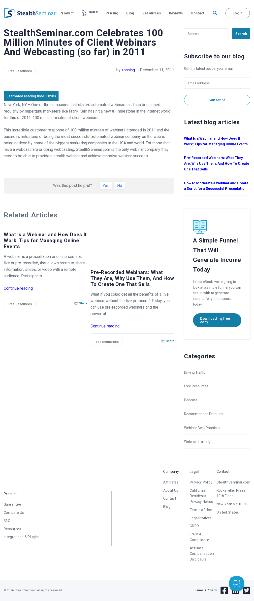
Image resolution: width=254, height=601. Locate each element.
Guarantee (12, 504)
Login (238, 13)
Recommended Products (203, 414)
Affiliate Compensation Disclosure (202, 553)
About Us (170, 490)
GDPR (194, 526)
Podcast (190, 400)
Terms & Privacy (206, 590)
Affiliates (171, 482)
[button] (215, 13)
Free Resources (20, 71)
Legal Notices (201, 518)
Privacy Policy (201, 482)
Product (67, 13)
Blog (130, 13)
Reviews (176, 13)
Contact (197, 13)
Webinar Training (197, 441)
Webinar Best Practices (202, 428)
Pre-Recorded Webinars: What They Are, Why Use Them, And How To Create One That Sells (132, 278)
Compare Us (89, 13)
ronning (128, 70)
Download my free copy (215, 320)
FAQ (7, 521)
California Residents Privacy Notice (201, 496)
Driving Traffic (194, 372)
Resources (151, 13)
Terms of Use (201, 510)
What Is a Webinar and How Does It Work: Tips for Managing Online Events (45, 240)
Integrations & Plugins (22, 537)
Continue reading (18, 288)
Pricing (112, 13)
